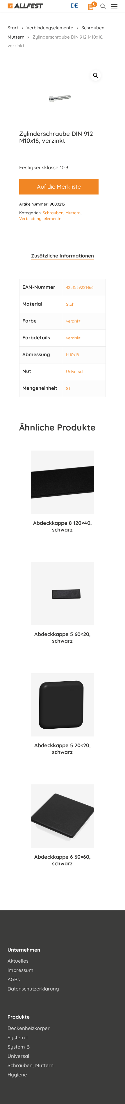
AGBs (14, 979)
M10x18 (72, 354)
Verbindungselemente (49, 27)
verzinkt (73, 321)
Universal (74, 371)
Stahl (70, 304)
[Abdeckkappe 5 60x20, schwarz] (62, 593)
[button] (95, 75)
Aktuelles (18, 961)
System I (18, 1037)
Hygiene (17, 1074)
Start (13, 27)
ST (68, 388)
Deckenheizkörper (29, 1028)
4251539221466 (80, 287)
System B (19, 1047)
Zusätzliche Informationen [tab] (62, 256)
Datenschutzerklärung (33, 989)
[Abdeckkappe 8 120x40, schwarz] (62, 482)
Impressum (20, 970)
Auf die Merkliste (59, 186)
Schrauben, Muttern (62, 212)
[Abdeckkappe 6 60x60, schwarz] (62, 816)
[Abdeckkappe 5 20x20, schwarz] (62, 704)
